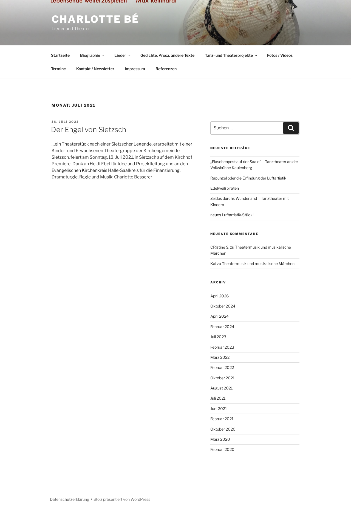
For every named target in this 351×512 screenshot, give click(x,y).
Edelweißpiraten (224, 188)
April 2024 (219, 316)
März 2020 (220, 439)
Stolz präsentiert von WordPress (122, 499)
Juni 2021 (218, 408)
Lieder (120, 55)
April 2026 (219, 296)
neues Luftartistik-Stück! (231, 214)
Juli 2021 (218, 398)
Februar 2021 (222, 418)
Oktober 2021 (222, 378)
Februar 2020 (222, 449)
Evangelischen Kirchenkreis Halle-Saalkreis (95, 170)
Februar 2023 (222, 347)
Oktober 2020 (223, 429)
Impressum (135, 68)
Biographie (90, 55)
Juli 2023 (218, 336)
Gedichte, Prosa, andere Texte (167, 55)
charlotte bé (95, 19)
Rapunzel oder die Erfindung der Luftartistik (248, 178)
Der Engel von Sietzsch (88, 129)
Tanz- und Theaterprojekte (229, 55)
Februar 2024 (222, 326)
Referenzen (166, 68)
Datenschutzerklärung (69, 499)
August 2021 (221, 388)
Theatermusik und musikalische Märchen (258, 263)
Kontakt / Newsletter (95, 68)
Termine (58, 68)
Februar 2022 (222, 367)
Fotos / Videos (280, 55)
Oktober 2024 (222, 306)
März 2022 (220, 357)
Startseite (60, 55)
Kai (213, 263)
